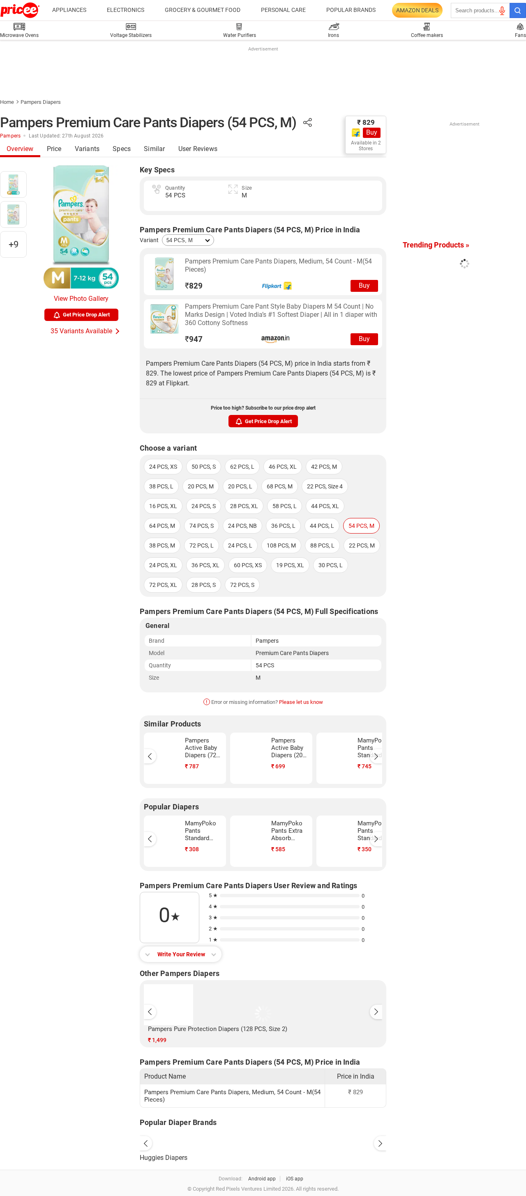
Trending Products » (436, 245)
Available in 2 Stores (366, 145)
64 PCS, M (162, 525)
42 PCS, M (324, 466)
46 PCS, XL (283, 466)
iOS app (294, 1179)
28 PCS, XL (244, 506)
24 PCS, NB (242, 525)
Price (54, 149)
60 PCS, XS (248, 565)
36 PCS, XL (205, 565)
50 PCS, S (203, 466)
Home (7, 102)
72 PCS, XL (163, 585)
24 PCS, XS (163, 466)
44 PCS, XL (325, 506)
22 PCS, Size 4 (325, 486)
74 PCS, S (201, 525)
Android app (262, 1179)
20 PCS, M (201, 486)
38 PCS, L (161, 486)
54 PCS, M (361, 525)
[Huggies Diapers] (263, 1141)
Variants (87, 149)
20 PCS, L (240, 486)
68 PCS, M (280, 486)
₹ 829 (366, 122)
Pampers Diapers (41, 102)
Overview (20, 149)
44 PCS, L (322, 525)
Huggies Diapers (163, 1158)
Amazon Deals (417, 10)
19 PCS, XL (290, 565)
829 (194, 286)
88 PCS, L (322, 545)
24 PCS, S (203, 506)
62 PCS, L (242, 466)
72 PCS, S (242, 585)
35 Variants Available (81, 331)
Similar (154, 149)
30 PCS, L (330, 565)
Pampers (10, 136)
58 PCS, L (284, 506)
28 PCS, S (203, 585)
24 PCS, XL (163, 565)
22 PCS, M (362, 545)
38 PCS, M (162, 545)
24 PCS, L (240, 545)
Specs (122, 149)
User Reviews (197, 149)
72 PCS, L (201, 545)
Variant (149, 240)
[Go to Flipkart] (164, 273)
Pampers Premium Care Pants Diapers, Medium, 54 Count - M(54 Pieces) (278, 265)
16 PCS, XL (163, 506)
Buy (371, 132)
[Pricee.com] (20, 10)
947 (194, 339)
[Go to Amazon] (164, 318)
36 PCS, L (283, 525)
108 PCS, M (281, 545)
